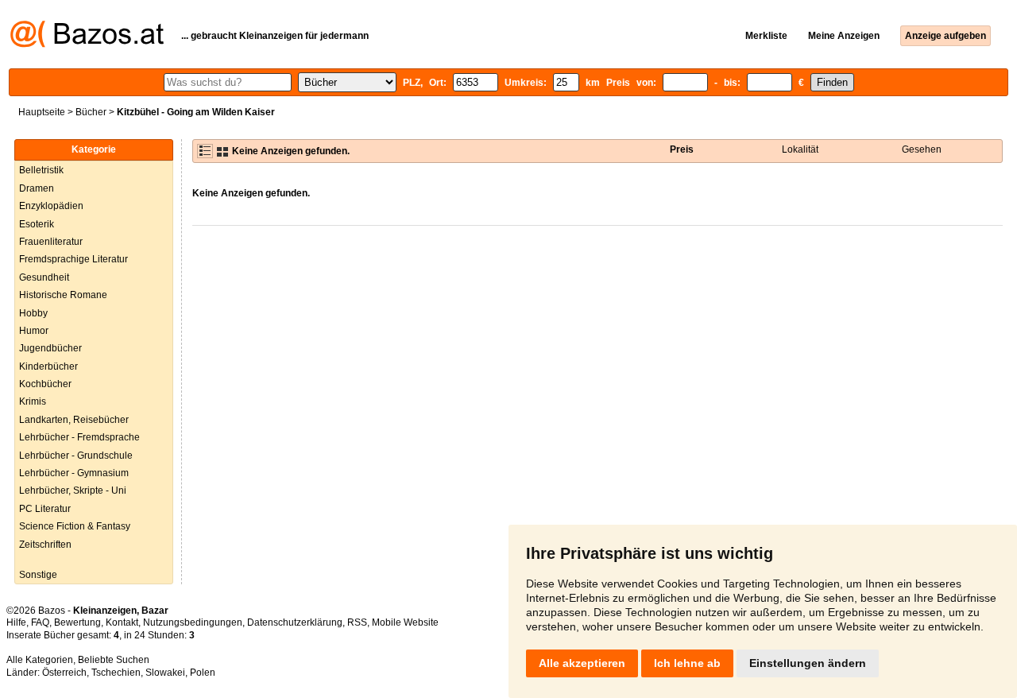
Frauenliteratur (51, 241)
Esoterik (36, 224)
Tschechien (116, 672)
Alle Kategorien (39, 659)
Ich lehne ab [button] (687, 663)
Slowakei (165, 672)
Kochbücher (45, 384)
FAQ (40, 622)
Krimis (32, 401)
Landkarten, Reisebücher (74, 419)
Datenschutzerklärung (294, 622)
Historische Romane (63, 295)
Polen (202, 672)
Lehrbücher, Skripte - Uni (72, 490)
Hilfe (16, 622)
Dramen (36, 188)
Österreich (64, 672)
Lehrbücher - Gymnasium (74, 473)
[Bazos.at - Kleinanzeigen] (87, 44)
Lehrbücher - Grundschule (76, 455)
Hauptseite (41, 112)
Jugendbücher (50, 348)
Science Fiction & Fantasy (74, 526)
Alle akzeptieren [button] (582, 663)
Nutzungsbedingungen (192, 622)
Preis (682, 149)
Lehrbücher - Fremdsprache (79, 437)
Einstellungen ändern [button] (807, 663)
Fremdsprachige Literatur (73, 259)
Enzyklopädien (51, 205)
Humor (33, 330)
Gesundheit (44, 277)
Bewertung (77, 622)
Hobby (33, 313)
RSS (357, 622)
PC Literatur (45, 508)
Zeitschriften (45, 544)
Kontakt (122, 622)
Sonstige (38, 574)
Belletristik (41, 170)
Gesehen (922, 149)
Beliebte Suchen (113, 659)
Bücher (90, 112)
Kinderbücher (48, 366)
